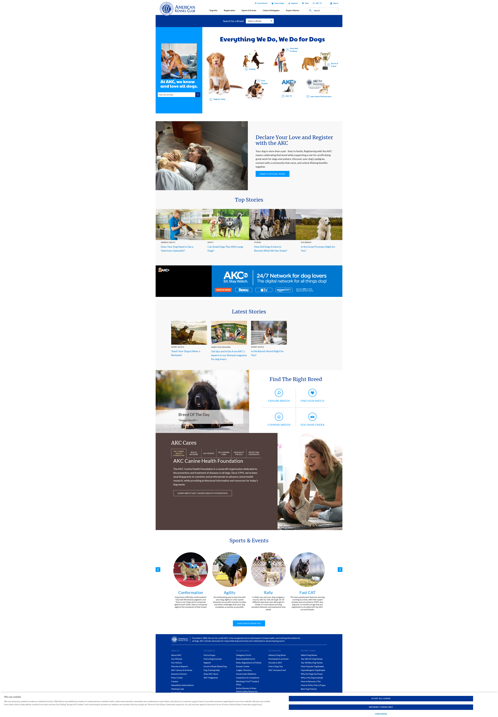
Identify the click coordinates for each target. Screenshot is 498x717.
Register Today (219, 99)
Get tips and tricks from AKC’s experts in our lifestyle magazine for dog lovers (229, 355)
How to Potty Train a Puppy (313, 685)
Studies (257, 242)
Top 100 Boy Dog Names (312, 662)
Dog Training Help (212, 670)
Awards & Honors (179, 674)
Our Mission (176, 659)
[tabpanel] (190, 580)
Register (294, 3)
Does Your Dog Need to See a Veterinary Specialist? (177, 248)
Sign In (335, 3)
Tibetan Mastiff (187, 420)
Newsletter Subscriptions (182, 685)
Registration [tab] (229, 10)
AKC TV (319, 3)
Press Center (177, 677)
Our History (176, 662)
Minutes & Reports (179, 666)
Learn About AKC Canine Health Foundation (203, 493)
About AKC (176, 655)
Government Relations (246, 674)
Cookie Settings (381, 714)
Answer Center (243, 666)
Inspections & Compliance (247, 677)
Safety (211, 242)
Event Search (262, 3)
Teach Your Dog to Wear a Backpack (185, 353)
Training (252, 69)
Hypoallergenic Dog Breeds (313, 670)
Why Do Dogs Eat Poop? (312, 674)
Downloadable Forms (245, 659)
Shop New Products (294, 49)
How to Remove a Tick (311, 681)
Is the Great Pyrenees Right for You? (318, 248)
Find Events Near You (249, 623)
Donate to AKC (275, 662)
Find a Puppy (279, 3)
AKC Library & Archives (181, 670)
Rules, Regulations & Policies (248, 662)
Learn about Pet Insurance (320, 96)
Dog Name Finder (312, 424)
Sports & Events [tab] (249, 10)
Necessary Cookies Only (381, 707)
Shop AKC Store (211, 674)
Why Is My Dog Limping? (312, 677)
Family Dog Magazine (220, 347)
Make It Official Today (272, 174)
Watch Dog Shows (309, 655)
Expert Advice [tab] (292, 10)
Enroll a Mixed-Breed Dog (215, 666)
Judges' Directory (244, 670)
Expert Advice (177, 347)
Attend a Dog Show (277, 655)
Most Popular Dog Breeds (312, 666)
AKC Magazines (211, 677)
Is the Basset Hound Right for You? (267, 353)
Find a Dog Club (275, 666)
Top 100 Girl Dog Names (312, 659)
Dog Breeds (306, 242)
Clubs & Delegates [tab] (271, 10)
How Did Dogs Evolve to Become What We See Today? (270, 248)
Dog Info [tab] (213, 10)
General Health (168, 242)
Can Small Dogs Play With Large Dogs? (225, 248)
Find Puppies (264, 81)
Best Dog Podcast (309, 689)
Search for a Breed (233, 21)
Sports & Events (334, 64)
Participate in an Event (278, 659)
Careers (174, 681)
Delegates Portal (243, 655)
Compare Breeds (278, 424)
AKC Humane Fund (277, 670)
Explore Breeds (279, 400)
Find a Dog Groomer (213, 659)
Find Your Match (312, 400)
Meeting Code (177, 689)
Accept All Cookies (380, 698)
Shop (307, 3)
